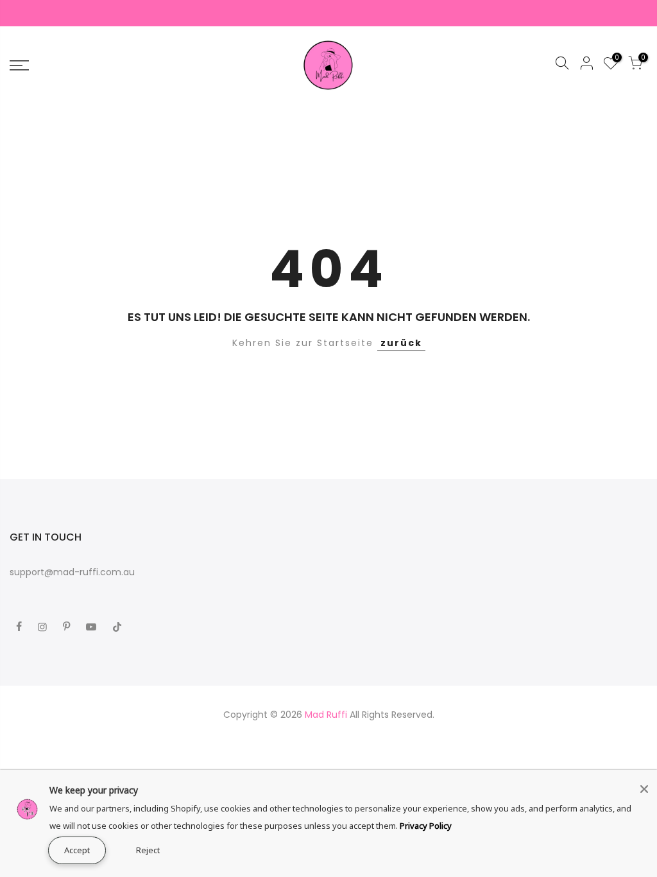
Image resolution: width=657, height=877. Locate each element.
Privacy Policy (426, 825)
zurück (401, 342)
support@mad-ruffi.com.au (72, 572)
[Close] (644, 789)
